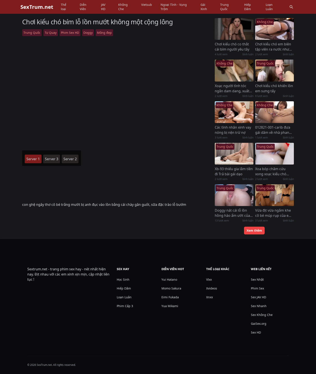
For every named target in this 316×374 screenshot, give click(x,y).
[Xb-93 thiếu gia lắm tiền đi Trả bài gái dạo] (234, 154)
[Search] (291, 7)
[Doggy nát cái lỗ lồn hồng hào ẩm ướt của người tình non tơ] (234, 195)
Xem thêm (254, 230)
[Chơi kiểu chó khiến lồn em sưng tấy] (274, 70)
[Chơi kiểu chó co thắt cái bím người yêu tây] (234, 29)
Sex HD (256, 332)
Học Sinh (123, 279)
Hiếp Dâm (247, 7)
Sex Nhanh (259, 306)
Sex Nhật (257, 279)
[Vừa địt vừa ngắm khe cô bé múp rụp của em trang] (274, 195)
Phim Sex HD (70, 33)
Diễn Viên (83, 7)
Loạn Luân (269, 7)
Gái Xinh (204, 7)
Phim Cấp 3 (125, 306)
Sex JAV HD (258, 297)
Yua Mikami (169, 306)
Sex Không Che (262, 315)
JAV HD (103, 7)
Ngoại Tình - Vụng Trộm (174, 7)
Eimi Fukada (170, 297)
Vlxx (209, 279)
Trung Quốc (224, 7)
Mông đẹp (104, 33)
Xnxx (209, 297)
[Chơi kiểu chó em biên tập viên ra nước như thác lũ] (274, 29)
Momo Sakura (171, 288)
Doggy (88, 33)
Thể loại (63, 7)
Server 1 (33, 159)
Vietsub (146, 5)
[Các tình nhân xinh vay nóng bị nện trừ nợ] (234, 112)
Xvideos (211, 288)
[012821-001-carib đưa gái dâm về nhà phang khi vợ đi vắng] (274, 112)
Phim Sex (257, 288)
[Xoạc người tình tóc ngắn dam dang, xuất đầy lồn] (234, 70)
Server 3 (51, 159)
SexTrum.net (36, 6)
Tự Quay (51, 33)
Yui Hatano (169, 279)
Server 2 (70, 159)
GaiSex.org (258, 324)
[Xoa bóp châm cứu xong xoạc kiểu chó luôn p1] (274, 154)
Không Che (123, 7)
